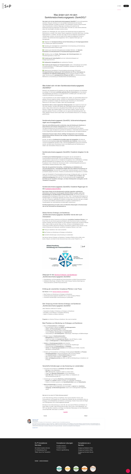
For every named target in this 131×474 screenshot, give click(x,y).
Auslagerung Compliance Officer (85, 450)
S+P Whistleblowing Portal (41, 450)
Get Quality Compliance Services (42, 448)
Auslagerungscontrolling (53, 189)
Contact (126, 5)
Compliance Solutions (61, 448)
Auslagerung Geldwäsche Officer (85, 448)
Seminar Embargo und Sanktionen (66, 275)
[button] (128, 471)
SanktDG (65, 412)
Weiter (85, 415)
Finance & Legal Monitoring (62, 450)
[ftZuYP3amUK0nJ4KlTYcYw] (93, 468)
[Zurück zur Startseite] (6, 6)
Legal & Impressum (43, 460)
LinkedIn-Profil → (35, 427)
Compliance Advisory (61, 446)
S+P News (119, 5)
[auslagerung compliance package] (67, 468)
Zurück (45, 415)
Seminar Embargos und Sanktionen (61, 291)
